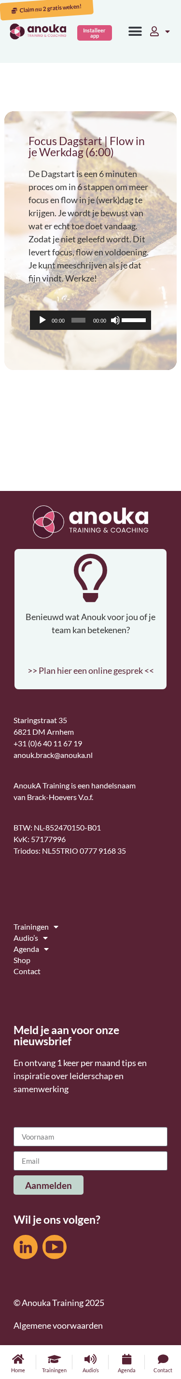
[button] (135, 32)
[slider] (134, 319)
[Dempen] (115, 320)
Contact (162, 1370)
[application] (90, 320)
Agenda (127, 1370)
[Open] (167, 31)
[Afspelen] (42, 320)
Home (18, 1370)
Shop (22, 959)
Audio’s (91, 1370)
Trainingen (54, 1370)
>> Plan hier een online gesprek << (91, 670)
